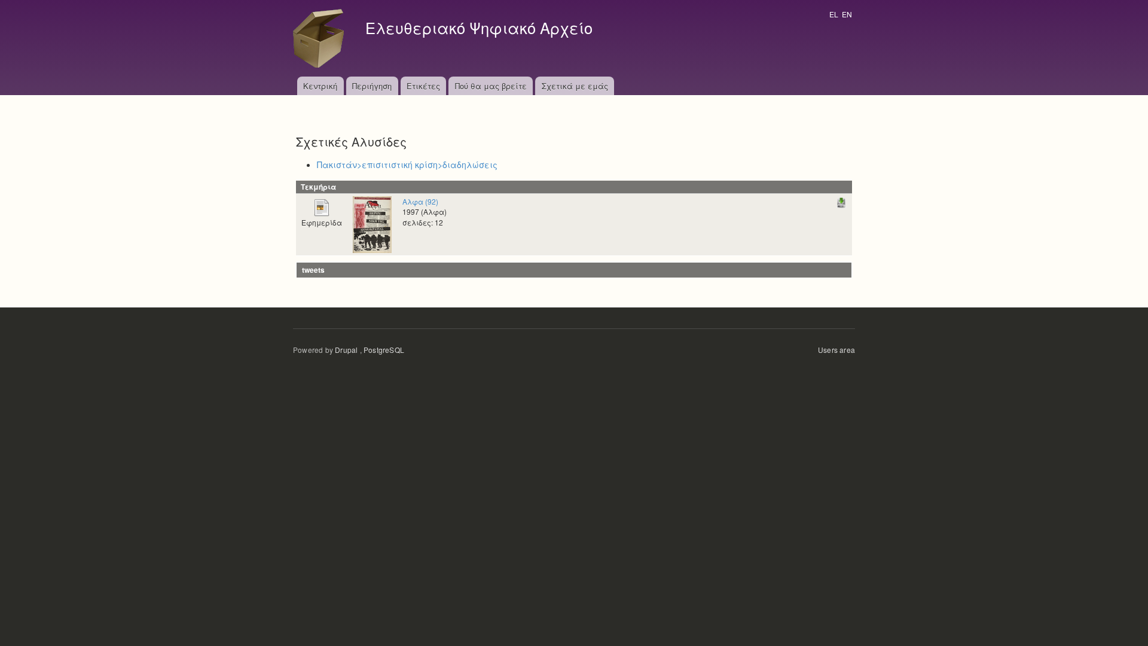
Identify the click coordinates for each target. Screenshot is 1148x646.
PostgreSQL (384, 350)
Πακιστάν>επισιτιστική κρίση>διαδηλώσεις (407, 164)
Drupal (346, 350)
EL (833, 14)
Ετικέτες (423, 86)
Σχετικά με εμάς (575, 86)
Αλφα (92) (420, 201)
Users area (836, 350)
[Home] (321, 38)
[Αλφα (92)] (372, 223)
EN (847, 14)
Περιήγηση (372, 86)
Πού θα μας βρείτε (491, 86)
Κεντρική (320, 86)
